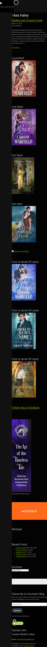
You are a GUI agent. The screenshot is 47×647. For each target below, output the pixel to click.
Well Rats (19, 552)
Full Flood (19, 550)
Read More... (16, 47)
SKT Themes (30, 646)
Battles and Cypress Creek (27, 20)
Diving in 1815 (21, 548)
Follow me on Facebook (25, 407)
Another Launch (21, 554)
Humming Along (21, 556)
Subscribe (17, 610)
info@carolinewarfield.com (25, 639)
